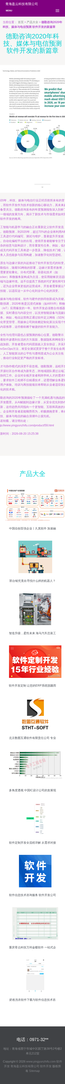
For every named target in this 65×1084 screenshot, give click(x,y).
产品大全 (32, 22)
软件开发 (46, 1066)
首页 (21, 22)
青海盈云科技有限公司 (24, 1066)
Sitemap (34, 1070)
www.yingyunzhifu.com (41, 1061)
